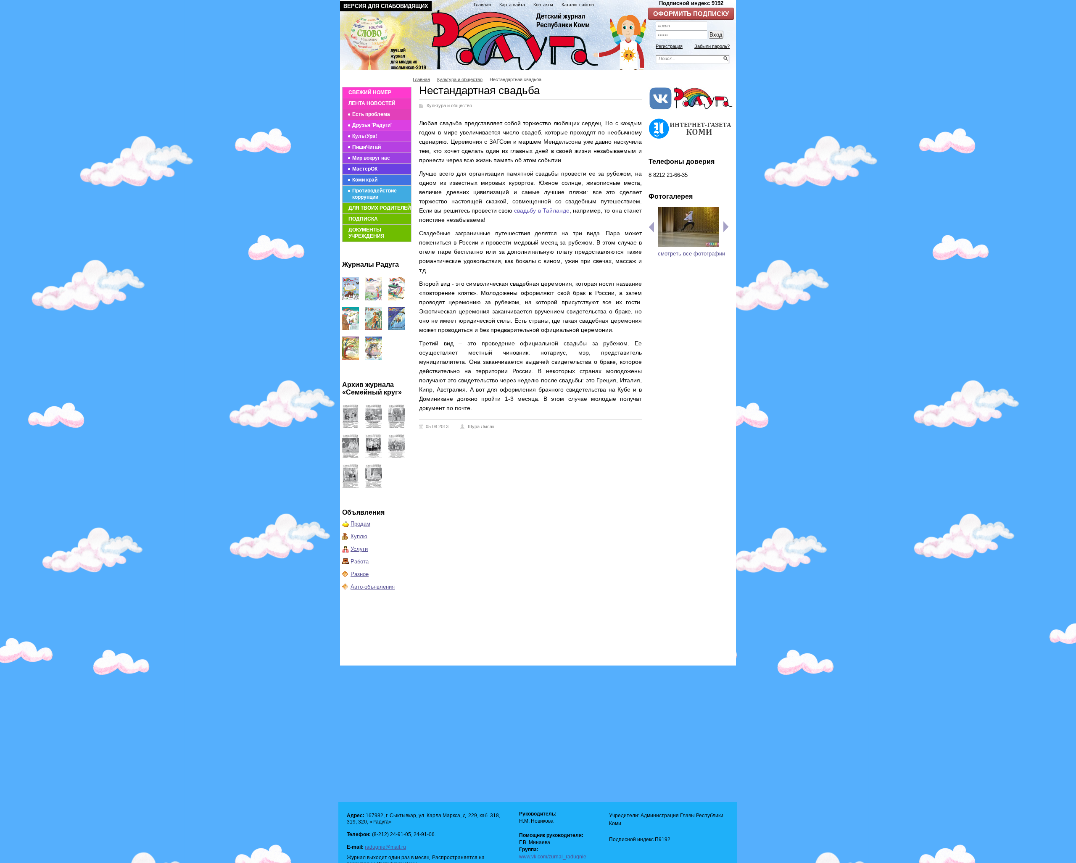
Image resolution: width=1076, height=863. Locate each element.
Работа (360, 561)
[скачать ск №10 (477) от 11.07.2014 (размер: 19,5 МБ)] (350, 486)
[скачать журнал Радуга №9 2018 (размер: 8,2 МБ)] (350, 328)
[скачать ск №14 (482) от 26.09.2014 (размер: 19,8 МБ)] (396, 426)
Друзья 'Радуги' (372, 125)
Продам (360, 524)
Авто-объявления (373, 587)
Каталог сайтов (578, 4)
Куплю (359, 536)
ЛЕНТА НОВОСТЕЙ (372, 103)
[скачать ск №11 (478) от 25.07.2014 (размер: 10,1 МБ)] (396, 456)
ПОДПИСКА (363, 219)
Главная (482, 4)
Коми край (364, 180)
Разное (360, 574)
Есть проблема (371, 114)
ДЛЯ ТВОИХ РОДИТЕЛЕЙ (379, 208)
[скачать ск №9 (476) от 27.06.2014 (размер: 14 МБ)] (373, 486)
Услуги (359, 549)
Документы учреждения (366, 233)
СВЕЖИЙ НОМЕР (369, 92)
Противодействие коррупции (374, 194)
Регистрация (669, 46)
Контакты (543, 4)
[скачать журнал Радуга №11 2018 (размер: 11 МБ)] (373, 298)
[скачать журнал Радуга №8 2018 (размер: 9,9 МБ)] (373, 328)
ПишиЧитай (366, 147)
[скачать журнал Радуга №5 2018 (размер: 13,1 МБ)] (373, 358)
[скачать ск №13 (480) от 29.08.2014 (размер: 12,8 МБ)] (350, 456)
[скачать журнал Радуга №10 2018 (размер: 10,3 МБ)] (396, 298)
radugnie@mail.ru (385, 847)
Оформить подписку (691, 13)
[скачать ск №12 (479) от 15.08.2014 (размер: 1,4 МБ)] (373, 456)
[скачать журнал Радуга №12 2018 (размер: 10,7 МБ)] (350, 298)
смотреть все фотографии (691, 253)
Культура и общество (460, 79)
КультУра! (364, 136)
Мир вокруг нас (371, 158)
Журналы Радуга (370, 264)
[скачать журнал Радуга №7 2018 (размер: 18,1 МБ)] (396, 328)
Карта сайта (512, 4)
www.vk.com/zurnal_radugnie (552, 857)
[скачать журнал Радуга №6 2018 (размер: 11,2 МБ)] (350, 358)
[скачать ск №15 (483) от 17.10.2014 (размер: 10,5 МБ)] (373, 426)
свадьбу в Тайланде (542, 210)
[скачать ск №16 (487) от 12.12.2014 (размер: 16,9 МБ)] (350, 426)
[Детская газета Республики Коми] (498, 39)
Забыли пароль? (712, 46)
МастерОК (364, 169)
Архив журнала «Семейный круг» (372, 388)
